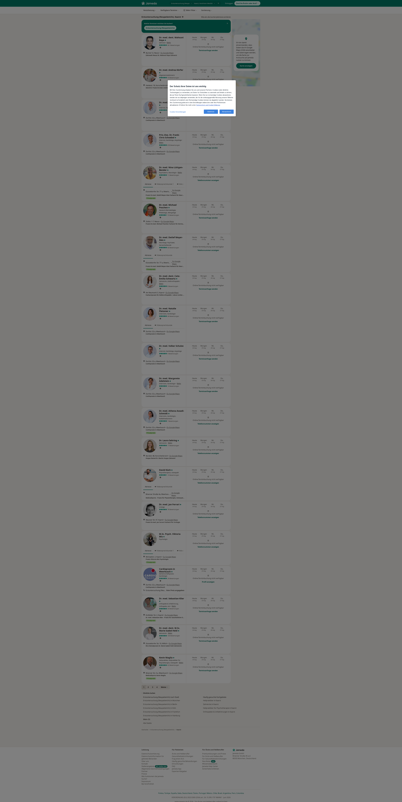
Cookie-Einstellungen (178, 112)
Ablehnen (210, 112)
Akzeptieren (226, 112)
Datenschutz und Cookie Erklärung (208, 105)
